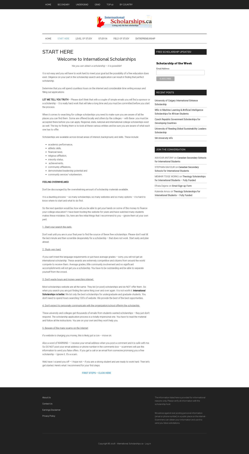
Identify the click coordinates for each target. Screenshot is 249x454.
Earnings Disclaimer (51, 410)
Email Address (162, 68)
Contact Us (47, 404)
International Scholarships (124, 21)
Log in (148, 443)
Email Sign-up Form (182, 186)
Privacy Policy (48, 416)
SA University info (164, 138)
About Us (46, 397)
